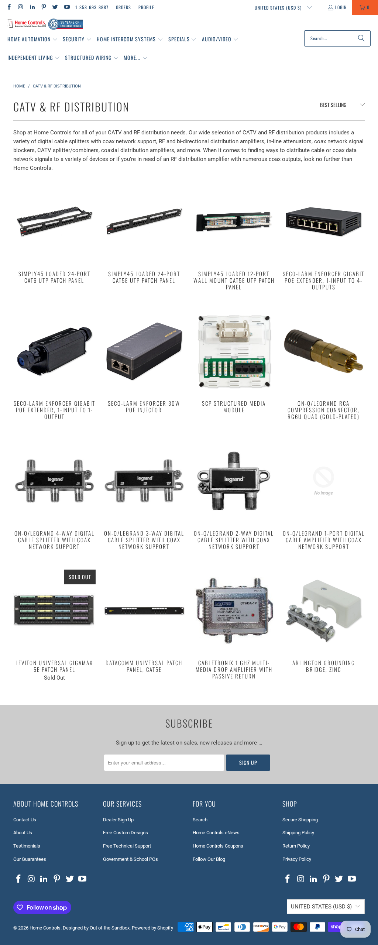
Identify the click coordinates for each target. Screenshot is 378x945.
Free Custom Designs (125, 832)
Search (200, 819)
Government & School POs (130, 859)
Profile (146, 7)
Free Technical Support (127, 846)
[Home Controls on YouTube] (66, 7)
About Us (22, 832)
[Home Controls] (45, 24)
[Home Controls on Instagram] (20, 7)
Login (341, 7)
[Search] (361, 38)
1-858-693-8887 (92, 7)
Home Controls (45, 928)
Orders (123, 7)
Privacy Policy (296, 859)
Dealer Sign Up (118, 819)
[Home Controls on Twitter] (55, 7)
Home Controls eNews (216, 832)
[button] (32, 39)
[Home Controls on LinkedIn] (32, 7)
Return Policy (296, 846)
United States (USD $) (279, 7)
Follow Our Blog (209, 859)
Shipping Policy (298, 832)
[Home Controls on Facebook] (9, 7)
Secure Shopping (300, 819)
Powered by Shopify (152, 928)
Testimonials (26, 846)
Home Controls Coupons (218, 846)
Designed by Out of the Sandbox (96, 928)
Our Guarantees (29, 859)
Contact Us (24, 819)
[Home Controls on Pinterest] (43, 7)
